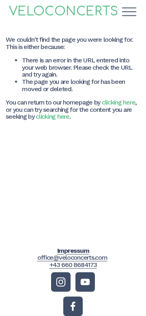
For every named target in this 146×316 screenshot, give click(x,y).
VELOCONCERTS (63, 11)
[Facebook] (73, 306)
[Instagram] (61, 282)
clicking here (118, 102)
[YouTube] (85, 282)
